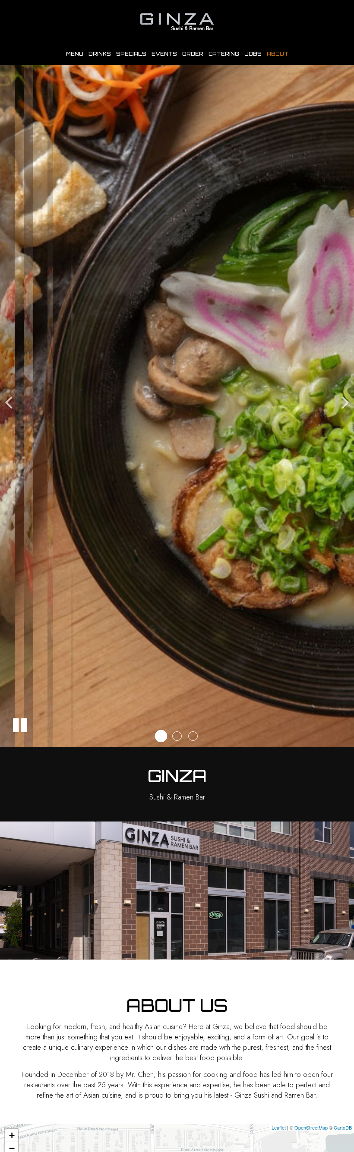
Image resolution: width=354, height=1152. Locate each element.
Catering (224, 54)
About (277, 54)
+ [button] (12, 1135)
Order (192, 54)
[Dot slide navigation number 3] (193, 736)
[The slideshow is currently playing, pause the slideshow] (19, 723)
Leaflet (279, 1127)
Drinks (99, 54)
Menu (74, 54)
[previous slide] (8, 401)
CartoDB (343, 1127)
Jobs (253, 54)
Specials (131, 54)
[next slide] (345, 401)
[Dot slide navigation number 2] (177, 736)
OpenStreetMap (311, 1127)
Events (164, 54)
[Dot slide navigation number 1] (161, 736)
